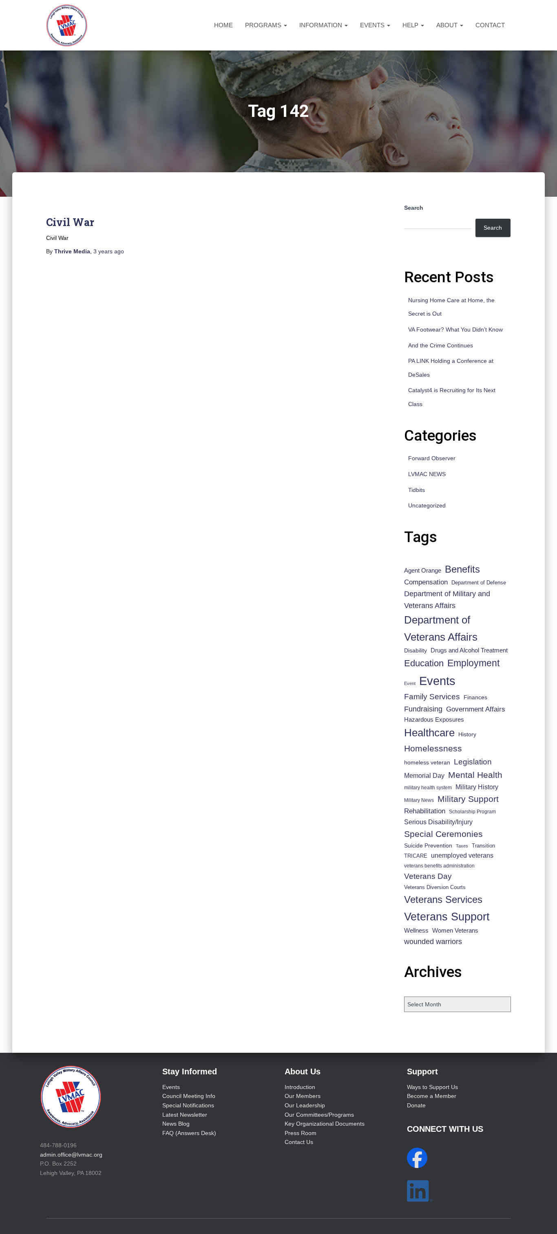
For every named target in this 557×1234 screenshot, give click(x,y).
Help (411, 25)
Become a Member (431, 1096)
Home (223, 25)
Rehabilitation (424, 811)
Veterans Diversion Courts (435, 887)
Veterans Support (447, 916)
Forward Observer (431, 458)
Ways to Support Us (432, 1087)
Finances (475, 697)
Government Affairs (475, 709)
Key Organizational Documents (325, 1123)
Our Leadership (305, 1105)
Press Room (300, 1133)
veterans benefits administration (439, 866)
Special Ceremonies (443, 834)
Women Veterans (455, 930)
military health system (428, 787)
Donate (416, 1105)
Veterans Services (443, 899)
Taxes (462, 845)
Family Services (432, 696)
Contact (490, 25)
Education (424, 663)
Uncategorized (427, 505)
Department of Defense (478, 583)
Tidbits (416, 490)
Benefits (462, 569)
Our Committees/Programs (319, 1114)
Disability (415, 650)
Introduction (300, 1087)
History (467, 734)
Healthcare (429, 732)
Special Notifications (188, 1105)
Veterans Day (428, 876)
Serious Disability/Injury (438, 822)
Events (373, 25)
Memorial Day (424, 775)
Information (321, 25)
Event (410, 683)
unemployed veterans (462, 855)
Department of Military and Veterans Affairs (447, 600)
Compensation (426, 582)
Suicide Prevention (428, 846)
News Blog (176, 1123)
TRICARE (415, 856)
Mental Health (475, 774)
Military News (419, 800)
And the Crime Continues (440, 345)
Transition (483, 846)
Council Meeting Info (188, 1096)
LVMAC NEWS (427, 474)
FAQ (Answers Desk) (189, 1133)
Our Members (302, 1096)
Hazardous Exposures (434, 719)
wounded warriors (433, 942)
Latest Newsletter (184, 1114)
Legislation (473, 761)
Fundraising (423, 709)
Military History (476, 787)
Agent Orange (422, 570)
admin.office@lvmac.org (71, 1154)
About (447, 25)
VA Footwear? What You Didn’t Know (455, 329)
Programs (264, 25)
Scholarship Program (472, 812)
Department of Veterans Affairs (440, 628)
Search (413, 207)
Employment (473, 663)
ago (108, 251)
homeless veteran (427, 762)
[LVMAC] (66, 25)
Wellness (416, 930)
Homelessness (433, 748)
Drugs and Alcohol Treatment (469, 650)
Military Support (468, 799)
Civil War (70, 222)
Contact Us (299, 1142)
